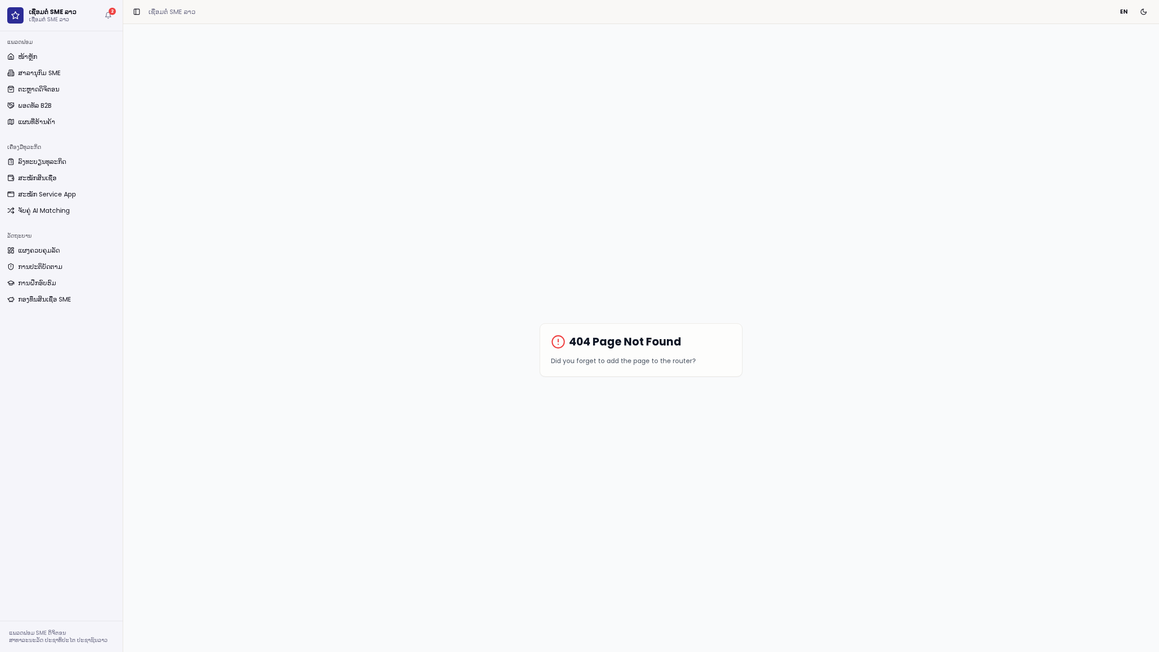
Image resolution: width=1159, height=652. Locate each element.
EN (1124, 11)
